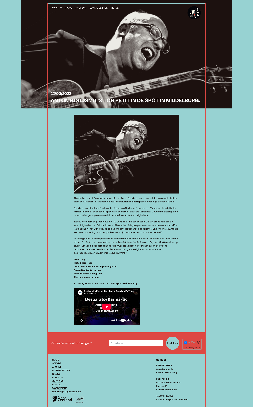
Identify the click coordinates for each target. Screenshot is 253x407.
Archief (56, 366)
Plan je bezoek (98, 7)
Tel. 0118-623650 (164, 395)
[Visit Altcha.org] (198, 342)
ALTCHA (197, 348)
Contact (57, 384)
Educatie (57, 377)
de (117, 7)
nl (112, 7)
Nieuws (56, 374)
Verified (192, 342)
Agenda (80, 7)
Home (68, 7)
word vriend (59, 388)
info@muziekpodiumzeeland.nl (172, 399)
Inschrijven (172, 343)
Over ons (57, 381)
